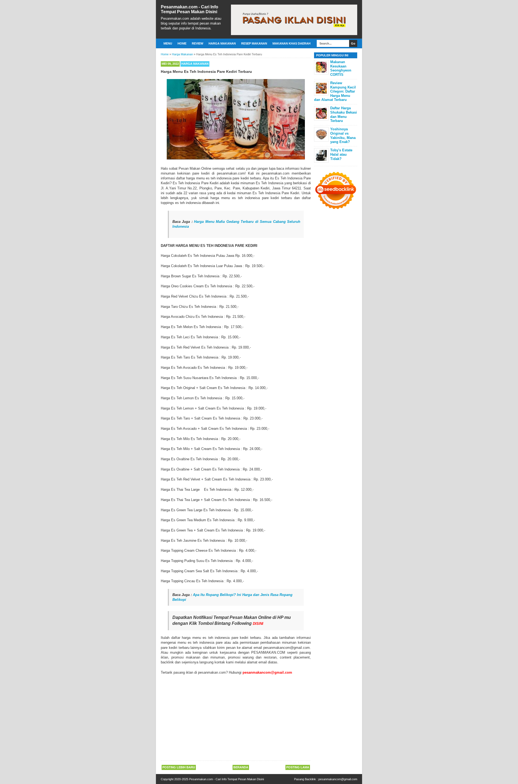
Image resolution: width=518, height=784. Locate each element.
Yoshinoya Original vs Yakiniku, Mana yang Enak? (343, 135)
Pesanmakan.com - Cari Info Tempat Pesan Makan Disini (189, 9)
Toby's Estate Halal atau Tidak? (341, 154)
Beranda (240, 767)
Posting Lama (297, 767)
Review (197, 43)
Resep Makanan (254, 43)
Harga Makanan (222, 43)
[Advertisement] (236, 718)
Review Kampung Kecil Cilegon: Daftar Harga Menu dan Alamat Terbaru (335, 91)
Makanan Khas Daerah (291, 43)
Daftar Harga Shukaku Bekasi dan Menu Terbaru (343, 114)
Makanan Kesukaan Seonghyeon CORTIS (340, 68)
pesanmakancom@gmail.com (337, 779)
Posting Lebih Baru (178, 767)
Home (182, 43)
